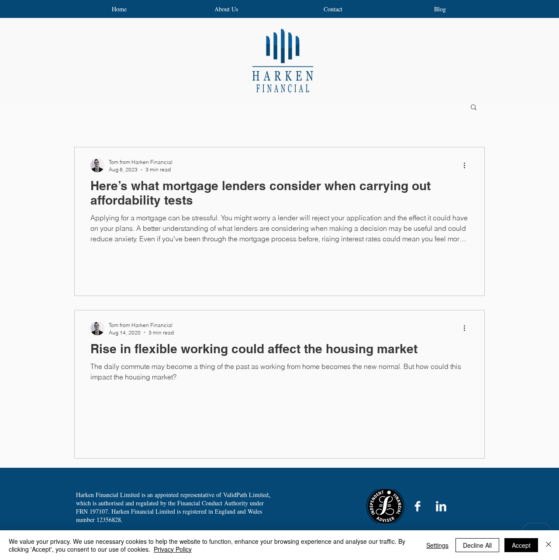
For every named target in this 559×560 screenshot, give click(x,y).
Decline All (477, 545)
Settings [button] (437, 545)
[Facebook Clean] (417, 506)
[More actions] (467, 165)
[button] (473, 107)
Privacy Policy (173, 549)
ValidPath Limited (246, 494)
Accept (521, 545)
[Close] (548, 545)
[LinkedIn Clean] (441, 506)
